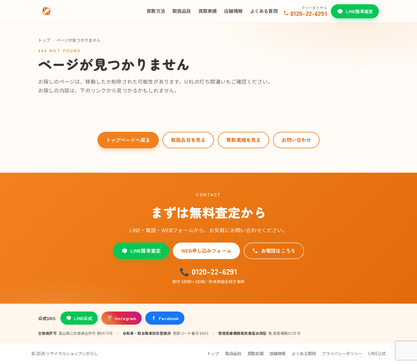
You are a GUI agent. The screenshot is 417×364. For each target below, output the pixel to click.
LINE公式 (83, 318)
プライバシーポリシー (342, 353)
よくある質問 (264, 11)
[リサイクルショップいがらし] (46, 11)
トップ (44, 40)
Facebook (169, 318)
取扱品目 (181, 11)
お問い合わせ (296, 139)
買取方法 (156, 11)
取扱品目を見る (188, 139)
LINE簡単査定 (359, 11)
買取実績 (207, 11)
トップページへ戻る (128, 139)
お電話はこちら (278, 250)
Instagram (125, 318)
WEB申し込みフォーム (206, 250)
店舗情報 (233, 11)
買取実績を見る (243, 139)
